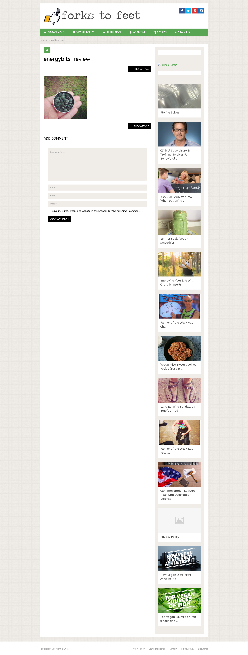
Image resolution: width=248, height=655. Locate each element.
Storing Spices (169, 112)
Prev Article (141, 69)
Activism (138, 32)
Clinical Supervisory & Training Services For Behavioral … (175, 154)
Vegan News (56, 32)
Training (183, 32)
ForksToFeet (45, 649)
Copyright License (157, 649)
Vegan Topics (85, 32)
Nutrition (113, 32)
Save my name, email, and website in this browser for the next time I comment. (96, 211)
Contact (173, 649)
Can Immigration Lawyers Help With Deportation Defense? (177, 494)
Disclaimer (203, 649)
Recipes (161, 32)
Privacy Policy (169, 536)
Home (43, 40)
